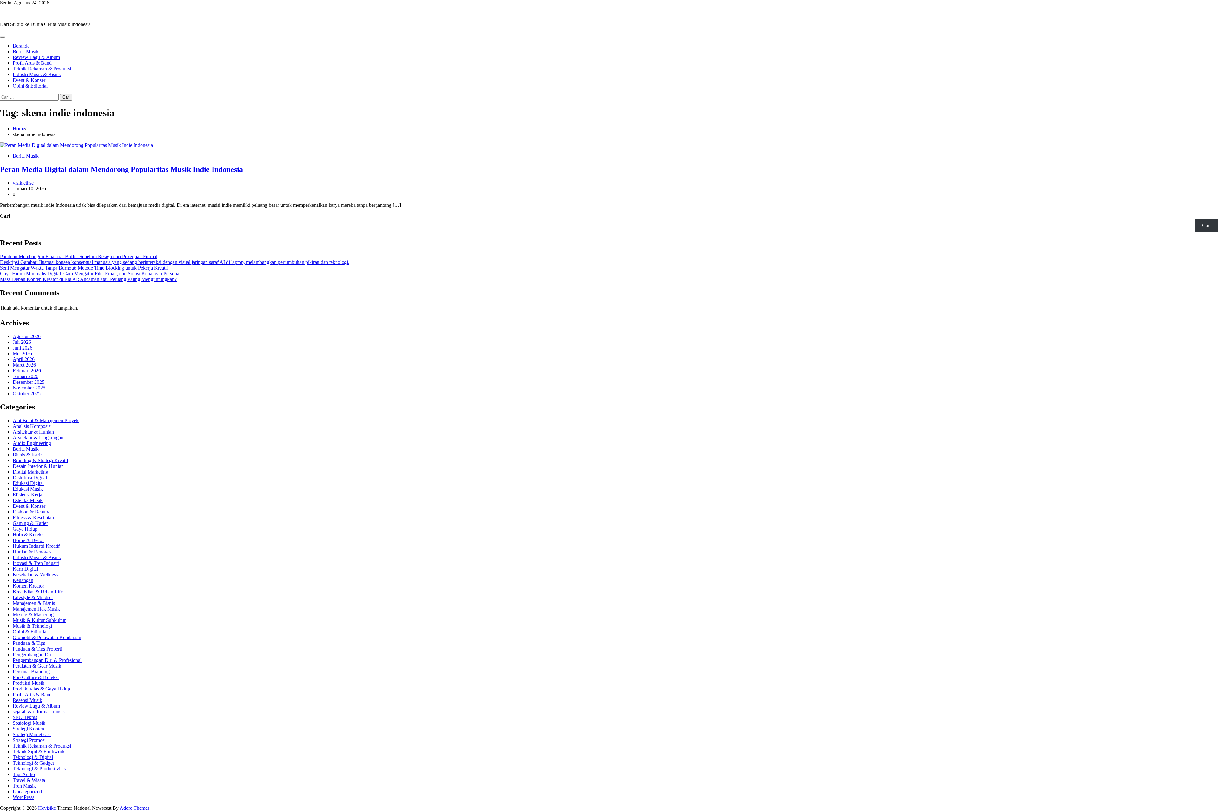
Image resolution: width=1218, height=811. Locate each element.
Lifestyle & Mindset (33, 597)
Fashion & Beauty (31, 511)
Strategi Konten (28, 728)
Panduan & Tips (29, 643)
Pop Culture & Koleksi (36, 677)
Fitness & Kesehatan (33, 517)
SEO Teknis (25, 717)
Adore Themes (134, 808)
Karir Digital (25, 569)
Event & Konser (29, 80)
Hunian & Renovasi (33, 551)
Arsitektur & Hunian (33, 432)
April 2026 (24, 359)
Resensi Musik (27, 700)
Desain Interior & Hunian (38, 466)
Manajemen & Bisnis (34, 603)
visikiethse (23, 183)
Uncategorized (27, 791)
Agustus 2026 (27, 336)
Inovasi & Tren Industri (36, 563)
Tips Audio (24, 774)
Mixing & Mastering (33, 614)
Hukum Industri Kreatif (36, 546)
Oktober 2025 (27, 393)
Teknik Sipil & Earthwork (39, 751)
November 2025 (29, 387)
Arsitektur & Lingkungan (38, 437)
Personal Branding (31, 671)
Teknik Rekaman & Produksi (42, 68)
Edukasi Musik (28, 489)
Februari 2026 (27, 370)
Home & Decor (28, 540)
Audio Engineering (32, 443)
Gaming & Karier (30, 523)
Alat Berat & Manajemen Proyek (46, 420)
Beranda (21, 46)
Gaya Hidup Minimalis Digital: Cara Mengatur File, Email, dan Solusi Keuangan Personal (90, 273)
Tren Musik (24, 785)
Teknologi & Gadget (33, 763)
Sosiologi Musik (29, 723)
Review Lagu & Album (36, 57)
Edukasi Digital (28, 483)
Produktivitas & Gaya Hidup (41, 688)
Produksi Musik (28, 683)
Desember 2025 (28, 382)
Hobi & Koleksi (29, 534)
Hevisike (9, 13)
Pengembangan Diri (33, 654)
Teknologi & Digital (33, 757)
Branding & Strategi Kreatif (40, 460)
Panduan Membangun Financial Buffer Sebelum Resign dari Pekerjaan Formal (78, 256)
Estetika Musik (28, 500)
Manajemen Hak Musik (36, 609)
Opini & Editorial (30, 85)
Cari (5, 216)
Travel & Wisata (29, 780)
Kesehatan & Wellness (35, 574)
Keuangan (23, 580)
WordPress (23, 797)
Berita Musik (26, 51)
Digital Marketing (30, 471)
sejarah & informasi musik (39, 711)
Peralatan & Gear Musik (37, 666)
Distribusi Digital (30, 477)
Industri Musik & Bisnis (37, 74)
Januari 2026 (25, 376)
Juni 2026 (22, 347)
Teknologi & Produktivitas (39, 768)
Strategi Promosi (29, 740)
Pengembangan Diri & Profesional (47, 660)
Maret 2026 (24, 365)
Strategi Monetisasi (32, 734)
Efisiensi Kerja (27, 494)
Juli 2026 (22, 342)
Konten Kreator (28, 586)
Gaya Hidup (25, 529)
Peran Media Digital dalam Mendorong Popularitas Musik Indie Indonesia (121, 169)
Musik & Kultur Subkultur (39, 620)
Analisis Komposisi (32, 426)
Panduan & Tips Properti (37, 648)
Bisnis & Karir (27, 454)
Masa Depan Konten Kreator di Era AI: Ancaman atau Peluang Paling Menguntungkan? (88, 279)
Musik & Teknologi (32, 626)
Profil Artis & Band (32, 63)
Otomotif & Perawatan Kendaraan (47, 637)
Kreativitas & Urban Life (38, 591)
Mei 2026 (22, 353)
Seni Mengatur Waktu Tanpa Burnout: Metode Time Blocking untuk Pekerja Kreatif (84, 268)
